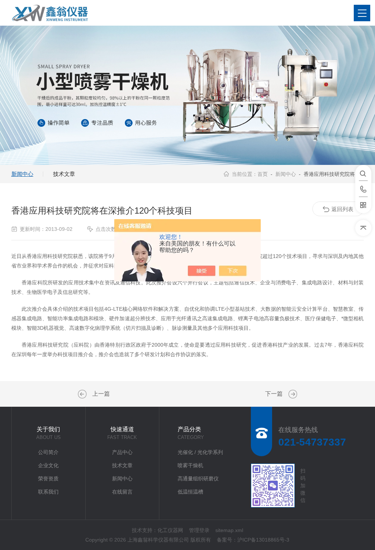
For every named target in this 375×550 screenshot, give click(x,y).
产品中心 (122, 452)
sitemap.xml (229, 530)
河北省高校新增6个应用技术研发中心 (83, 394)
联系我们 (48, 492)
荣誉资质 (48, 478)
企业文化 (48, 465)
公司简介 (48, 452)
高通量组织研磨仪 (198, 478)
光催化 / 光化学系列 (200, 452)
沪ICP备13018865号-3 (263, 540)
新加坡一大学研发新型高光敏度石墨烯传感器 (291, 394)
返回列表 (342, 209)
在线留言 (122, 492)
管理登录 (199, 530)
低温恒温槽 (190, 492)
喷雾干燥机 (190, 465)
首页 (262, 174)
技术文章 (64, 174)
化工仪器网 (170, 530)
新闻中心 (22, 174)
